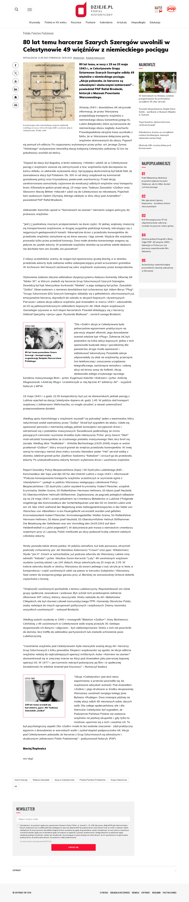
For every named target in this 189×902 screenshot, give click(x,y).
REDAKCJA (135, 892)
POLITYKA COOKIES (169, 892)
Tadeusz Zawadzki (41, 780)
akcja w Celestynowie (64, 780)
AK (15, 786)
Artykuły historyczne (95, 58)
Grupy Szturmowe (119, 780)
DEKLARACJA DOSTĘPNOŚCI (120, 892)
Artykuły (122, 22)
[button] (175, 871)
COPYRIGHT (145, 892)
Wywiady (34, 22)
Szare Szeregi (20, 780)
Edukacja (155, 22)
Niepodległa (138, 22)
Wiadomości (78, 58)
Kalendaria (106, 22)
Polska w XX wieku (55, 22)
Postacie (90, 22)
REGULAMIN (156, 892)
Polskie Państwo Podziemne (93, 780)
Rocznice (76, 22)
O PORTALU (104, 892)
